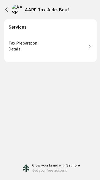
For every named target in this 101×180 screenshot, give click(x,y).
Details (14, 49)
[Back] (6, 9)
